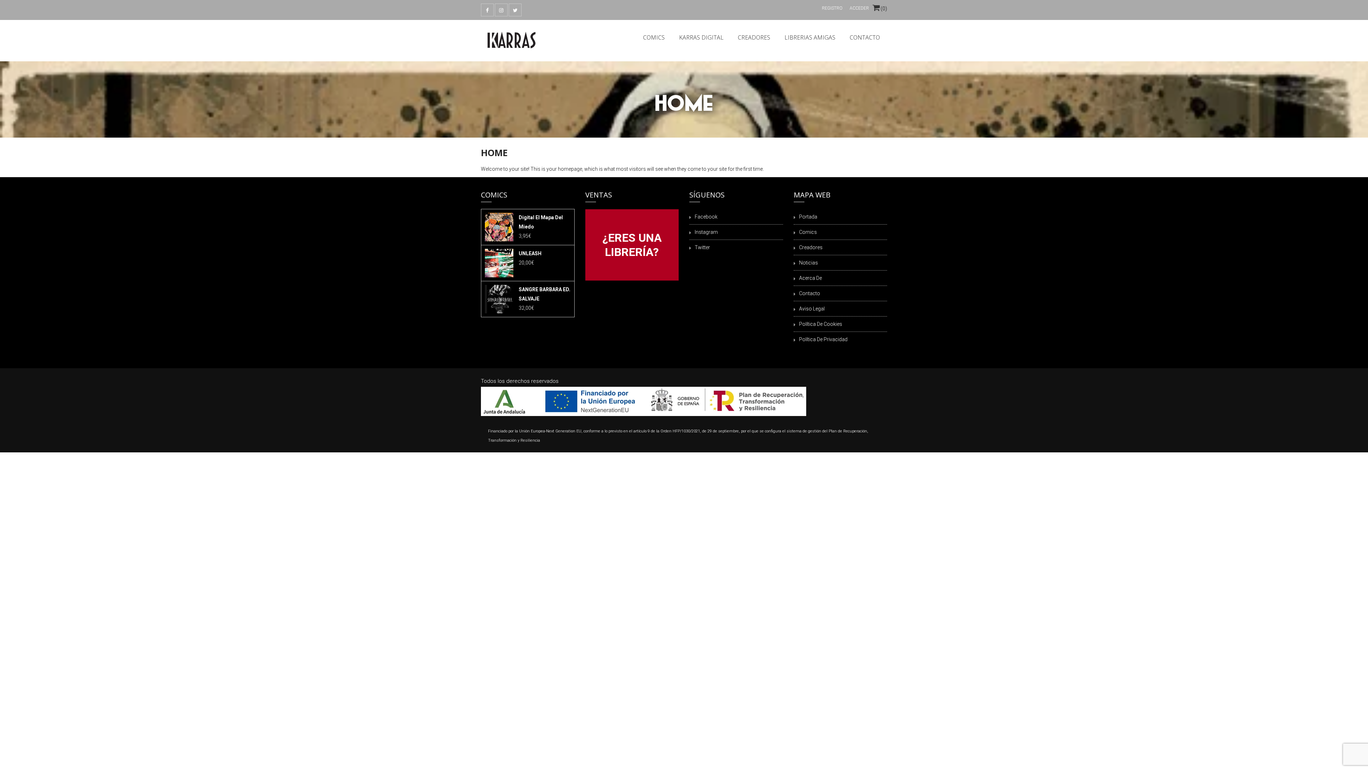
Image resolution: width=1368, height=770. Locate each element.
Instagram (706, 232)
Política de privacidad (823, 339)
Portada (808, 217)
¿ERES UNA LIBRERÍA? (632, 245)
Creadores (754, 37)
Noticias (808, 263)
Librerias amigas (809, 37)
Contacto (865, 37)
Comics (654, 37)
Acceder (859, 8)
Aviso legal (812, 309)
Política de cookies (820, 324)
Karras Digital (701, 37)
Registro (832, 8)
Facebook (706, 217)
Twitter (702, 247)
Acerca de (810, 278)
